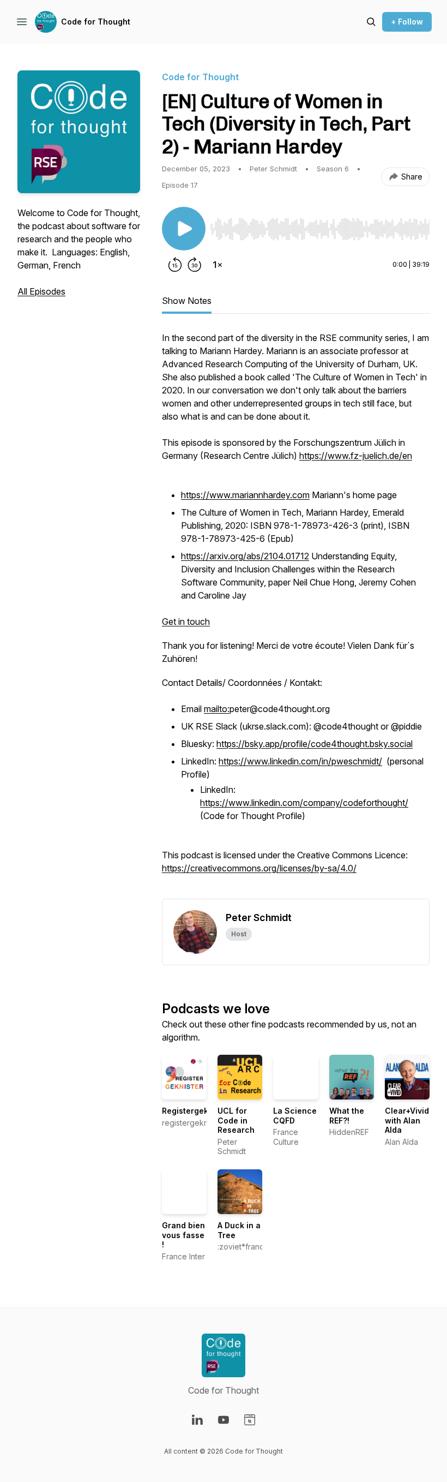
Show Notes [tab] (187, 300)
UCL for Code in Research (236, 1120)
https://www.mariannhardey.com (245, 494)
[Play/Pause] (184, 228)
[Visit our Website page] (249, 1419)
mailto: (216, 708)
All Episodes (41, 291)
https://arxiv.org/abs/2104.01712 (245, 556)
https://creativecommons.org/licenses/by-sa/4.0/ (259, 868)
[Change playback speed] (217, 264)
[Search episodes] (371, 21)
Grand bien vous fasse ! (183, 1235)
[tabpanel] (296, 615)
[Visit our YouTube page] (223, 1419)
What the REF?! (346, 1115)
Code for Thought (95, 21)
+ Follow (407, 21)
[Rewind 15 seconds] (175, 264)
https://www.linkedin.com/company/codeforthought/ (304, 802)
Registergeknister (196, 1110)
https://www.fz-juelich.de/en (355, 455)
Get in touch (186, 621)
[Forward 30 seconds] (194, 264)
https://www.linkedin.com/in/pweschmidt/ (300, 761)
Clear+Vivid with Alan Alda (407, 1120)
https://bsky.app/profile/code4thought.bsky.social (314, 743)
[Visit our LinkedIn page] (197, 1419)
